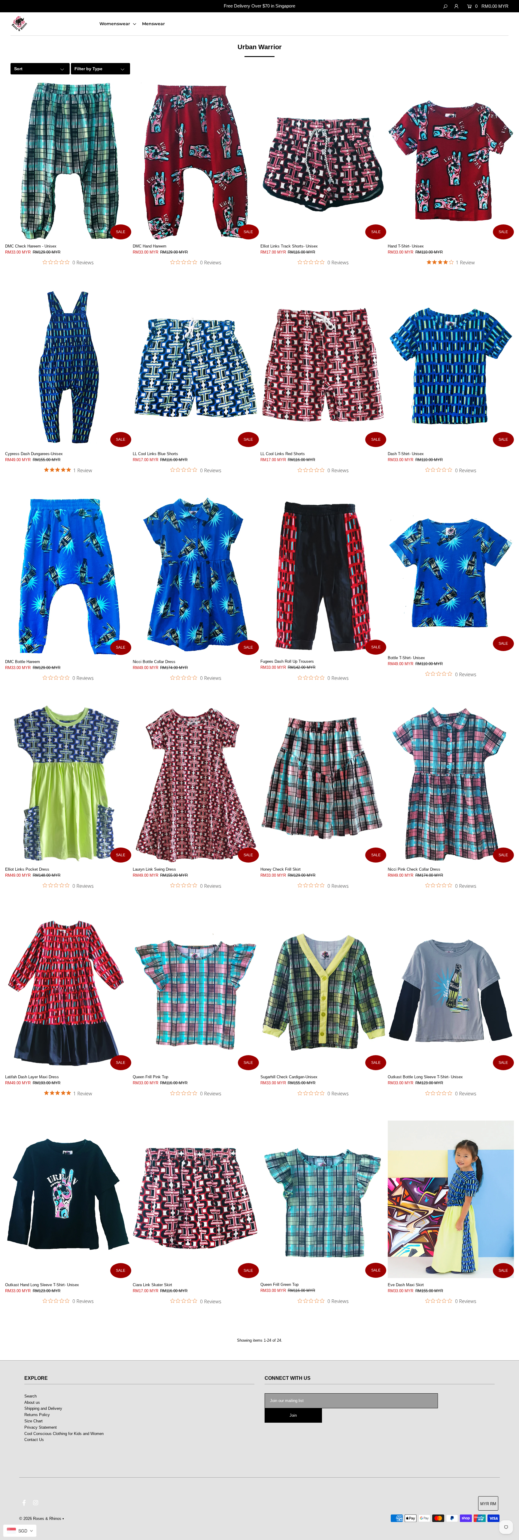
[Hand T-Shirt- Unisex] (451, 160)
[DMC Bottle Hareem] (68, 576)
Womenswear (115, 23)
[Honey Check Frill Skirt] (323, 784)
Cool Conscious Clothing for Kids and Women (64, 1433)
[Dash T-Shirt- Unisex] (451, 368)
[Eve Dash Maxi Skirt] (451, 1199)
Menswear (153, 23)
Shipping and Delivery (43, 1408)
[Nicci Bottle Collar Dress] (196, 576)
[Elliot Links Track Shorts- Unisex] (323, 160)
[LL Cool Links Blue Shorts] (196, 368)
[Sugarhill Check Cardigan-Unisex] (323, 991)
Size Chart (33, 1421)
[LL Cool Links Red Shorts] (323, 368)
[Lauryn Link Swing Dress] (196, 784)
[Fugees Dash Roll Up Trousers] (323, 576)
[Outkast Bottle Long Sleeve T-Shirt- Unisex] (451, 991)
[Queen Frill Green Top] (323, 1199)
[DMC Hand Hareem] (196, 160)
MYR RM (488, 1504)
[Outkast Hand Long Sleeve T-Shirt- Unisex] (68, 1199)
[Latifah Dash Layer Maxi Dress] (68, 991)
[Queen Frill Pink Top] (196, 991)
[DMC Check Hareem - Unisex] (68, 160)
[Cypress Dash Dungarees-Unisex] (68, 368)
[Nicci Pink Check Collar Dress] (451, 784)
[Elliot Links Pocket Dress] (68, 784)
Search (30, 1396)
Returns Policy (37, 1414)
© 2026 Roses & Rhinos (40, 1518)
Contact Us (34, 1439)
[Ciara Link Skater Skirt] (196, 1199)
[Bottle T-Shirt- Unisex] (451, 574)
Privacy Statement (40, 1427)
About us (32, 1402)
